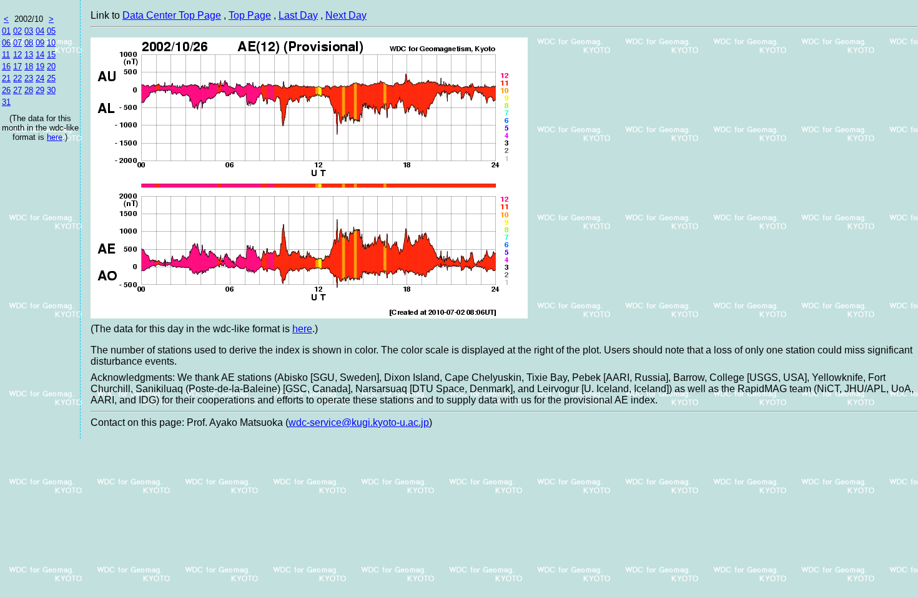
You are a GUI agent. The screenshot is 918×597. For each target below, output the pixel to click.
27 (17, 90)
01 (6, 31)
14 (40, 54)
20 (51, 66)
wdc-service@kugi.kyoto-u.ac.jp (359, 422)
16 (6, 66)
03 (28, 31)
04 (40, 31)
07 (17, 42)
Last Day (298, 15)
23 (28, 78)
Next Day (346, 15)
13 (28, 54)
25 (51, 78)
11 (6, 54)
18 (28, 66)
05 (51, 31)
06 (6, 42)
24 (40, 78)
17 (17, 66)
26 (6, 90)
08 (28, 42)
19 (40, 66)
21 (6, 78)
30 (51, 90)
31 (6, 102)
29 (40, 90)
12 (17, 54)
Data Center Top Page (171, 15)
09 (40, 42)
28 (28, 90)
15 (51, 54)
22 (17, 78)
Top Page (250, 15)
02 (17, 31)
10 (51, 42)
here (54, 137)
